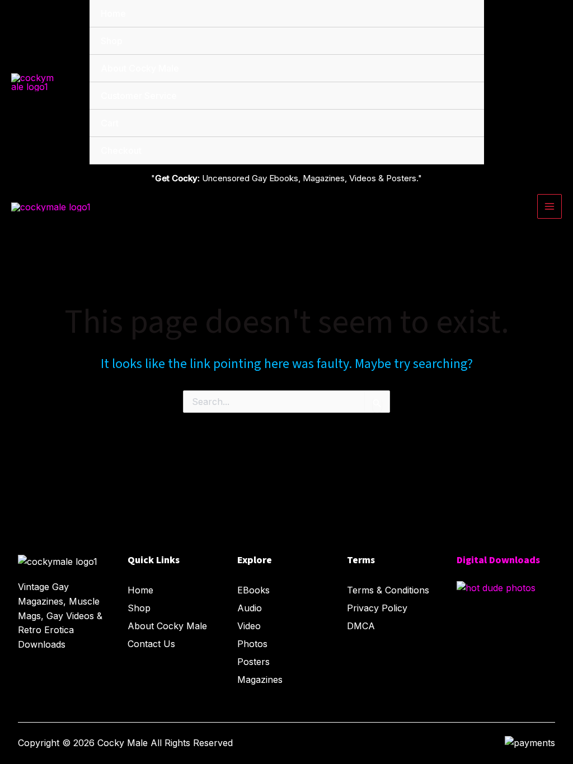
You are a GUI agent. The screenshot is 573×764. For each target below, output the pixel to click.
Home (113, 13)
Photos (252, 643)
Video (249, 625)
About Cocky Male (140, 68)
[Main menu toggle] (549, 206)
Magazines (260, 679)
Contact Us (151, 643)
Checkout (121, 150)
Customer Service (139, 95)
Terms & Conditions (388, 590)
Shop (112, 40)
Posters (253, 661)
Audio (249, 608)
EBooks (253, 590)
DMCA (361, 625)
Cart (110, 123)
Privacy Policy (377, 608)
